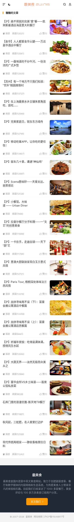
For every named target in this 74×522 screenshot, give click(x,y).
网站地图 (38, 516)
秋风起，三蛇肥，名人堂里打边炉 (23, 422)
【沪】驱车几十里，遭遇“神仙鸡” (23, 161)
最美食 (37, 4)
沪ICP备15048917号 (54, 516)
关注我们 (37, 501)
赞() (43, 33)
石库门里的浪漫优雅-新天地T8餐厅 (24, 402)
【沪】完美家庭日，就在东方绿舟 (23, 121)
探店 (6, 33)
